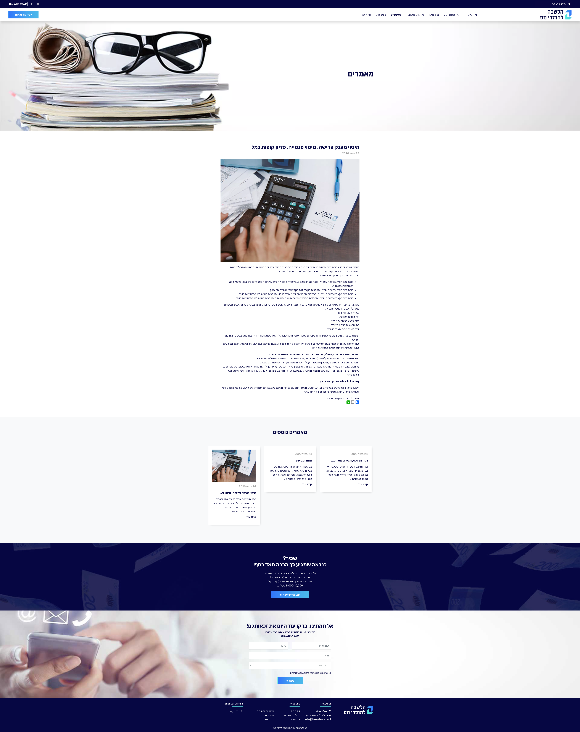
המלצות (381, 14)
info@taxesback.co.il (318, 719)
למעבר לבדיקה (291, 594)
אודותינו (434, 14)
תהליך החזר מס (453, 14)
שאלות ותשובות (415, 14)
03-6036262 (18, 4)
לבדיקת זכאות (23, 14)
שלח (291, 680)
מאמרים (396, 14)
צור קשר (366, 14)
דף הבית (473, 14)
